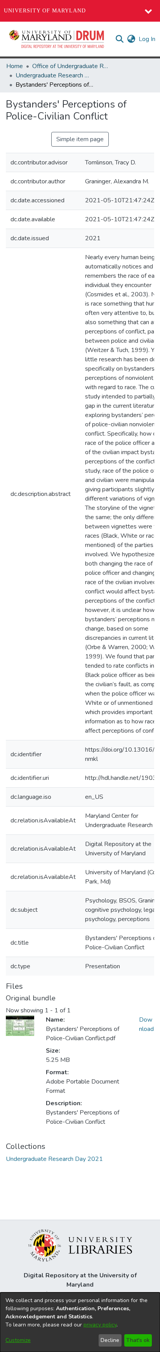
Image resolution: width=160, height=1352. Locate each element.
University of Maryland (45, 11)
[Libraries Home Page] (80, 1245)
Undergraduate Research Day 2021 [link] (54, 75)
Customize (18, 1340)
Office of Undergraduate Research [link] (71, 66)
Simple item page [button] (80, 139)
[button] (57, 39)
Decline (110, 1340)
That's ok (138, 1340)
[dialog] (80, 1322)
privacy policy (100, 1324)
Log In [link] (147, 39)
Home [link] (14, 66)
